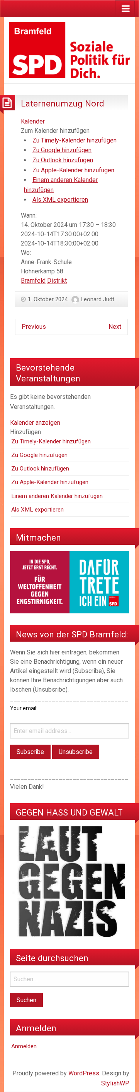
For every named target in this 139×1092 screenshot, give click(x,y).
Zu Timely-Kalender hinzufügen (74, 140)
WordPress (83, 1073)
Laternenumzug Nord (62, 103)
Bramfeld (33, 280)
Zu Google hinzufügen (62, 150)
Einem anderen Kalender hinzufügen (57, 496)
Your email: (23, 708)
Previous (34, 326)
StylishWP (115, 1083)
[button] (55, 130)
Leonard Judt (97, 299)
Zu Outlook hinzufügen (62, 160)
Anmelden (24, 1046)
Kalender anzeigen (35, 422)
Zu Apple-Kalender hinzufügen (73, 170)
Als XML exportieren (60, 199)
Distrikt (57, 280)
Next (114, 326)
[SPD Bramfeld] (69, 49)
